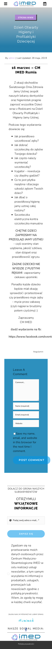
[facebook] (26, 629)
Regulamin (38, 352)
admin (12, 58)
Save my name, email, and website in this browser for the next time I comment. (25, 442)
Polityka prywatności (26, 644)
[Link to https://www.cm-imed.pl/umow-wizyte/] (44, 4)
